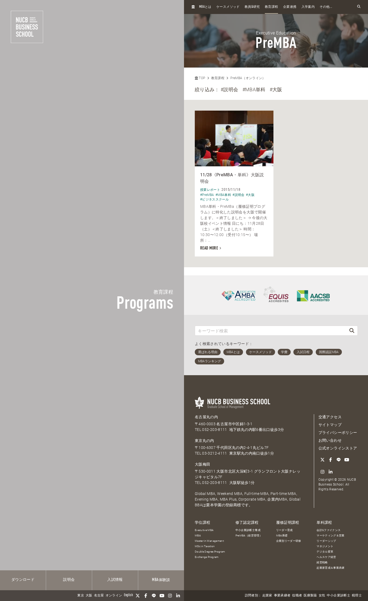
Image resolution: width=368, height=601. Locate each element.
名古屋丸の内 (206, 417)
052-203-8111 (214, 429)
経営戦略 (322, 562)
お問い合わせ (330, 440)
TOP (201, 78)
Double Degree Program (210, 551)
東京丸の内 (204, 440)
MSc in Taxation (205, 546)
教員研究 (252, 7)
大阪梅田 (202, 464)
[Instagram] (170, 595)
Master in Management (209, 540)
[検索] (351, 330)
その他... (326, 7)
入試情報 (115, 580)
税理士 (357, 595)
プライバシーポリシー (337, 432)
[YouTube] (162, 595)
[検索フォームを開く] (359, 7)
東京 (80, 595)
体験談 (161, 580)
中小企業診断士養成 (248, 530)
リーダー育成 (284, 530)
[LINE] (154, 595)
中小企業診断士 (338, 595)
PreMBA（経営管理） (248, 535)
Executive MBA (204, 530)
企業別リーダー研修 (288, 540)
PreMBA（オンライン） (248, 78)
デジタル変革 (325, 551)
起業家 (267, 595)
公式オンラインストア (337, 448)
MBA (198, 535)
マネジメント (325, 546)
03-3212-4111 (214, 453)
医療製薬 (310, 595)
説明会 (69, 580)
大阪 (89, 595)
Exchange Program (207, 557)
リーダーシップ (326, 540)
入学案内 (308, 7)
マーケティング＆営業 (331, 535)
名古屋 (99, 595)
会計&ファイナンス (329, 530)
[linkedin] (178, 595)
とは (205, 7)
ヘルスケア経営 (326, 557)
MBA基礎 (282, 535)
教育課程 (271, 7)
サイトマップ (330, 425)
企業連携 (289, 7)
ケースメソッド (227, 7)
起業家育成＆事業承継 (331, 567)
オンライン (114, 595)
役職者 (297, 595)
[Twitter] (138, 595)
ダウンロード (22, 580)
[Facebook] (146, 595)
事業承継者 (282, 595)
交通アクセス (330, 417)
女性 (322, 595)
